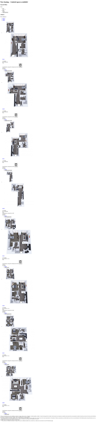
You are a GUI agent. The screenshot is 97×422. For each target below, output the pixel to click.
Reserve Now (7, 267)
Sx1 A (3, 59)
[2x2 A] (10, 326)
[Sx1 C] (10, 132)
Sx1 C (3, 158)
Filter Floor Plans (5, 12)
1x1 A (3, 255)
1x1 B (3, 305)
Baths (3, 10)
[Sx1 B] (10, 82)
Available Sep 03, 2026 (8, 70)
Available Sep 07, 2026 (8, 120)
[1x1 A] (10, 229)
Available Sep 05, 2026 (8, 170)
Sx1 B (3, 108)
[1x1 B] (10, 279)
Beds (3, 8)
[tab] (49, 18)
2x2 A (3, 352)
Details (5, 69)
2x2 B (3, 402)
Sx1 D (3, 208)
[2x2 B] (10, 376)
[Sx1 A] (10, 32)
